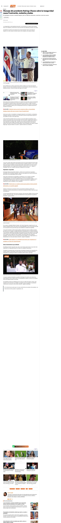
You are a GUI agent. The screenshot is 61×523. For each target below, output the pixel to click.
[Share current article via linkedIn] (1, 15)
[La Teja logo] (12, 6)
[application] (20, 264)
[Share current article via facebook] (1, 12)
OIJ (26, 488)
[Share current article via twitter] (1, 14)
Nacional (4, 9)
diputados (30, 488)
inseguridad (22, 488)
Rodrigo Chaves (12, 488)
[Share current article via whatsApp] (1, 17)
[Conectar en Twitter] (12, 499)
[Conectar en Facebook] (10, 499)
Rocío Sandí (6, 20)
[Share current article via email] (1, 11)
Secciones (5, 6)
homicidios (17, 488)
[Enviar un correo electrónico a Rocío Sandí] (8, 499)
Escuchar (6, 17)
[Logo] (6, 256)
